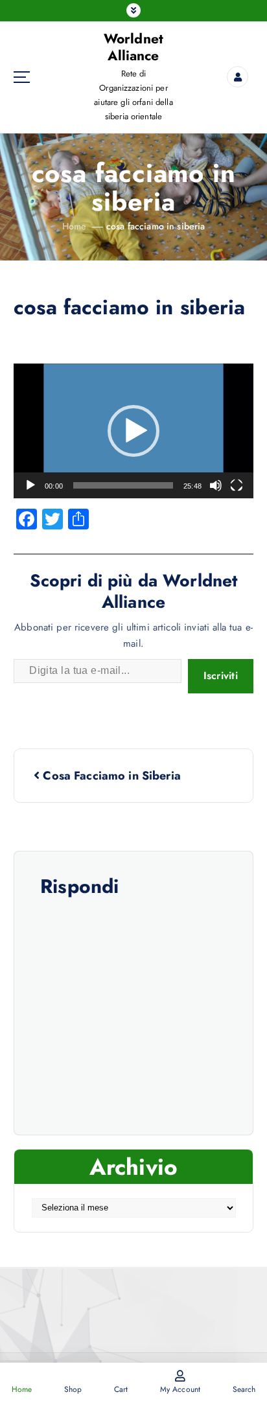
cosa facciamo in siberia (155, 226)
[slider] (123, 485)
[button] (133, 431)
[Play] (30, 485)
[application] (133, 431)
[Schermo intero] (236, 485)
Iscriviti (220, 675)
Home (74, 226)
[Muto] (215, 485)
